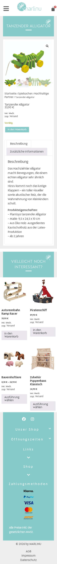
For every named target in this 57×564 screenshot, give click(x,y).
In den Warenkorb (17, 129)
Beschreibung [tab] (19, 143)
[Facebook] (24, 419)
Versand (14, 116)
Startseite (10, 93)
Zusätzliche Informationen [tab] (27, 151)
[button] (47, 46)
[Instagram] (32, 419)
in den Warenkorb (11, 335)
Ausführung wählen (11, 399)
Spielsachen (25, 93)
